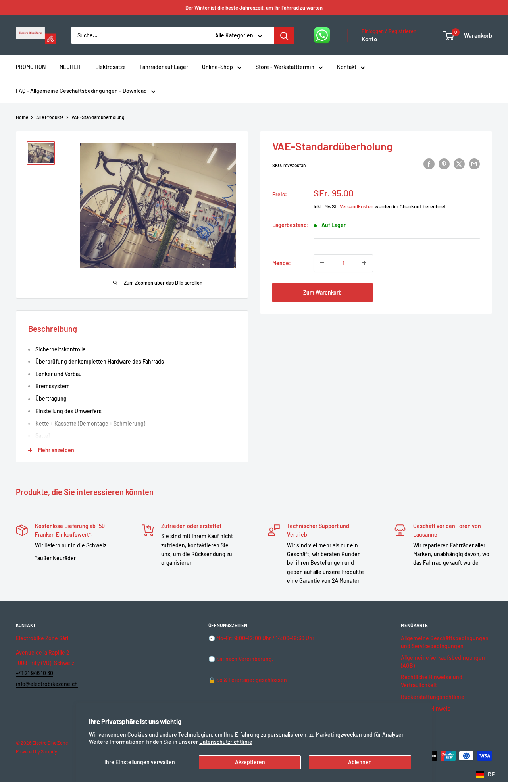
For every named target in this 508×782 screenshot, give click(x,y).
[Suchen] (284, 35)
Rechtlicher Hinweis (425, 708)
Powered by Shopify (36, 751)
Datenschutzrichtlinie (225, 741)
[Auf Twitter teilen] (459, 163)
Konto (369, 38)
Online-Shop (217, 67)
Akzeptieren (250, 762)
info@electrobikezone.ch (47, 683)
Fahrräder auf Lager (164, 67)
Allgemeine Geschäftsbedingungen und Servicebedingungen (445, 642)
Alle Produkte (50, 117)
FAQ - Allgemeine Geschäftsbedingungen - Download (81, 90)
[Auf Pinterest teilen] (444, 163)
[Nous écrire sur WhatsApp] (322, 35)
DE (491, 774)
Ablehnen (360, 762)
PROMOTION (31, 67)
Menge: (281, 262)
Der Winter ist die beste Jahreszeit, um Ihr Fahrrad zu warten (254, 7)
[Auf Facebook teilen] (429, 163)
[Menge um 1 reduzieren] (322, 262)
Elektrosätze (110, 67)
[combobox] (485, 774)
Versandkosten (356, 206)
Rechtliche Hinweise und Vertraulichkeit (431, 681)
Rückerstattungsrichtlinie (432, 696)
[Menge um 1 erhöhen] (364, 262)
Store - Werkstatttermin (285, 67)
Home (22, 117)
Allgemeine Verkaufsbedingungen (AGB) (443, 661)
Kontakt (346, 67)
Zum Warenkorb (322, 292)
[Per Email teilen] (474, 163)
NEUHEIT (70, 67)
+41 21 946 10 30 (34, 673)
